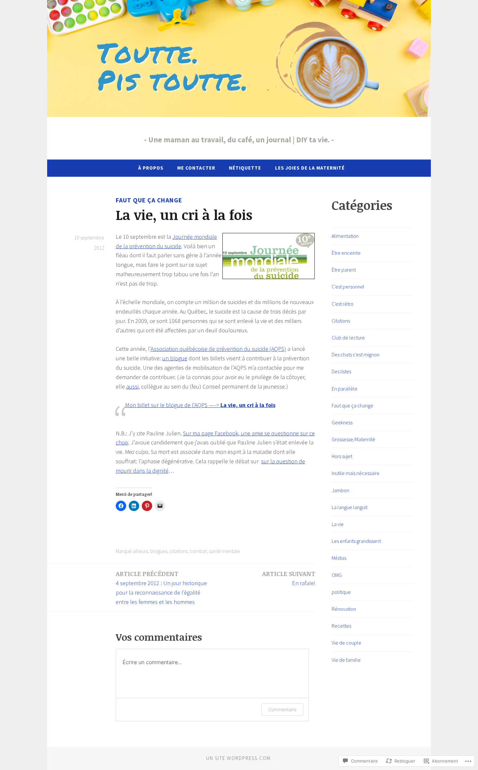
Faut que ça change (149, 200)
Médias (339, 558)
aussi (132, 386)
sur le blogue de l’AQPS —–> (185, 405)
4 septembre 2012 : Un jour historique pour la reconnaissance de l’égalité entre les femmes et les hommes (161, 587)
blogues (158, 551)
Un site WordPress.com (238, 758)
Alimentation (345, 236)
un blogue (174, 358)
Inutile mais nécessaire (355, 473)
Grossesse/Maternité (353, 439)
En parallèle (344, 388)
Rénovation (344, 609)
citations (179, 551)
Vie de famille (346, 660)
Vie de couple (346, 642)
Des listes (341, 371)
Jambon (340, 490)
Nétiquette (245, 168)
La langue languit (349, 507)
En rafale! (288, 578)
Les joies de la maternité (310, 168)
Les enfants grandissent (356, 541)
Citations (341, 320)
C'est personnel (348, 286)
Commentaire (282, 709)
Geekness (342, 422)
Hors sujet (342, 456)
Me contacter (196, 168)
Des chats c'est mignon (355, 354)
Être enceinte (346, 253)
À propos (151, 168)
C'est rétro (342, 304)
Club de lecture (348, 337)
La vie (338, 524)
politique (341, 592)
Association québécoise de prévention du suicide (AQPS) (218, 349)
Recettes (341, 625)
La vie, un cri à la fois (247, 405)
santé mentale (224, 551)
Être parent (344, 269)
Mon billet (138, 405)
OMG (337, 575)
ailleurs (140, 551)
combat (198, 551)
